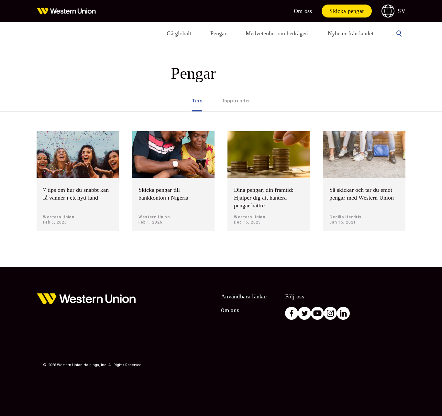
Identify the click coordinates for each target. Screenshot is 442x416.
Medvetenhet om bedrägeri (277, 33)
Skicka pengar (346, 11)
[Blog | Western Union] (66, 11)
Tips (197, 101)
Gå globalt (179, 33)
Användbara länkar (244, 296)
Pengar (218, 33)
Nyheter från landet (350, 33)
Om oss (303, 11)
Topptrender (236, 101)
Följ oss (294, 296)
